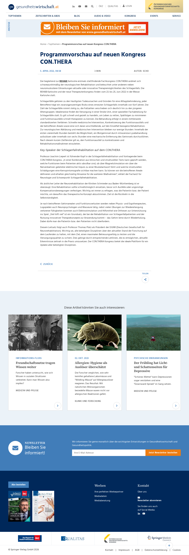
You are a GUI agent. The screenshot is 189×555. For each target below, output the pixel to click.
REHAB (64, 81)
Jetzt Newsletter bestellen (163, 453)
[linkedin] (139, 513)
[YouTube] (143, 513)
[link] (33, 7)
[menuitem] (101, 6)
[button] (14, 16)
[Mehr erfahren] (30, 538)
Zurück (48, 264)
